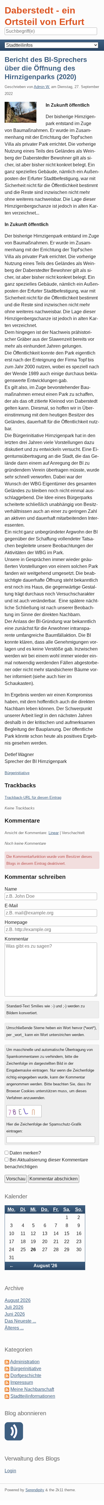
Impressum (21, 1382)
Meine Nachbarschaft (32, 1389)
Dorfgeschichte (25, 1375)
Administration (25, 1361)
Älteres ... (14, 1327)
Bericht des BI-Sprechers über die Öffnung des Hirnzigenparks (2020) (46, 68)
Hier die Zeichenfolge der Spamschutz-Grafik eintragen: (43, 1127)
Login (10, 1470)
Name (11, 889)
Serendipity (34, 1490)
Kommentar (16, 939)
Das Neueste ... (20, 1321)
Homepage (16, 922)
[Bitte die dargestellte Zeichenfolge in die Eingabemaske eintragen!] (24, 1111)
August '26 (45, 1265)
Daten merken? (25, 1152)
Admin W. (42, 87)
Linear (54, 833)
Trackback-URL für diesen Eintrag (33, 797)
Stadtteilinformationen (32, 1396)
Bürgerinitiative (17, 773)
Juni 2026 (15, 1314)
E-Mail (11, 905)
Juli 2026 (14, 1307)
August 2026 (18, 1300)
